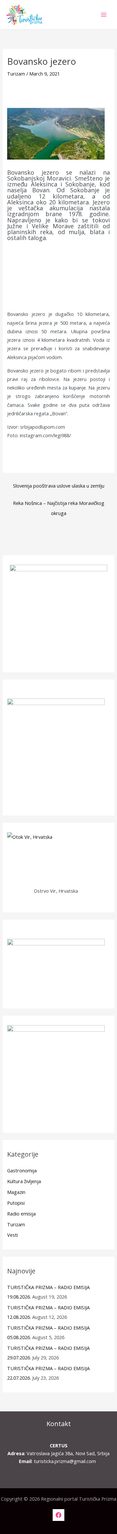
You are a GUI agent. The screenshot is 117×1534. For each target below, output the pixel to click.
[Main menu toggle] (103, 15)
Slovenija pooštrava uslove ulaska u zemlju (58, 485)
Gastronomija (22, 1170)
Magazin (16, 1192)
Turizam (16, 73)
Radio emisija (21, 1213)
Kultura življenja (24, 1181)
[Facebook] (58, 1515)
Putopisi (16, 1202)
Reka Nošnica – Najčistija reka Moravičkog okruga (58, 504)
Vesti (12, 1235)
